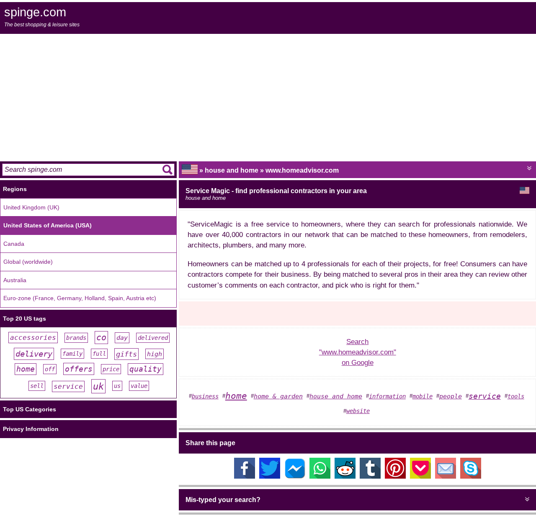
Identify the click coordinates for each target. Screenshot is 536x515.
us (117, 385)
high (154, 353)
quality (145, 369)
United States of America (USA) (47, 225)
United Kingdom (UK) (31, 207)
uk (98, 386)
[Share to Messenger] (294, 476)
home (25, 369)
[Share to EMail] (445, 476)
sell (37, 385)
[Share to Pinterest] (395, 476)
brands (76, 337)
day (122, 338)
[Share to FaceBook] (244, 476)
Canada (13, 243)
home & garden (278, 396)
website (358, 411)
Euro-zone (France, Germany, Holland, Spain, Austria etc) (79, 298)
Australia (14, 280)
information (387, 396)
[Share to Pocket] (420, 476)
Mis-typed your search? (223, 499)
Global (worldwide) (28, 261)
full (99, 353)
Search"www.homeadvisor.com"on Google (357, 352)
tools (516, 396)
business (205, 396)
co (101, 337)
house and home (335, 396)
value (139, 385)
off (50, 369)
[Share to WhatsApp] (319, 476)
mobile (422, 396)
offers (79, 369)
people (450, 396)
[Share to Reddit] (345, 476)
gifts (126, 354)
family (72, 353)
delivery (33, 353)
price (111, 369)
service (68, 386)
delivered (153, 337)
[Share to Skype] (470, 476)
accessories (33, 338)
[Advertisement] (268, 96)
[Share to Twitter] (269, 476)
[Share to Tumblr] (370, 476)
